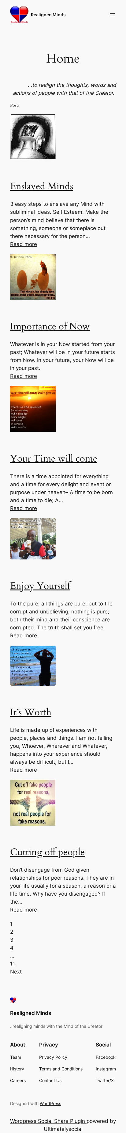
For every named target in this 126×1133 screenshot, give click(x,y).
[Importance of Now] (33, 298)
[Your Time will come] (33, 430)
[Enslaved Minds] (33, 158)
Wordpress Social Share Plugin (48, 1121)
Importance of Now (50, 326)
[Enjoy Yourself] (33, 558)
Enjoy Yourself (40, 586)
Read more (23, 244)
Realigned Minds (48, 14)
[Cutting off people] (32, 824)
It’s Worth (30, 712)
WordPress (50, 1103)
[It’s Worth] (33, 684)
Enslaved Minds (41, 186)
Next (16, 972)
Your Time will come (53, 458)
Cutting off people (47, 852)
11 (12, 964)
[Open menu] (112, 14)
